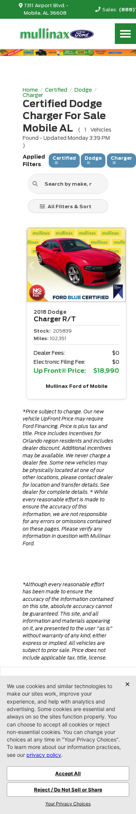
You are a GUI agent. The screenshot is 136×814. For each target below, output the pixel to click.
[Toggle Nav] (125, 33)
